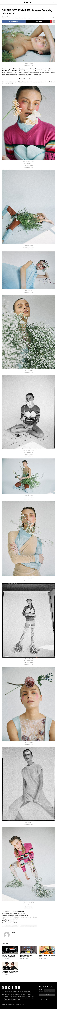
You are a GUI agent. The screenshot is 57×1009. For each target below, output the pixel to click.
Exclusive (35, 18)
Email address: (41, 990)
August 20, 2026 (24, 958)
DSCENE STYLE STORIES (9, 18)
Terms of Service (16, 999)
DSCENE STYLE (9, 925)
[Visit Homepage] (28, 2)
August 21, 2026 (5, 958)
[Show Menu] (2, 2)
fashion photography (31, 925)
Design (23, 952)
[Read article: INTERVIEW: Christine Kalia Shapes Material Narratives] (10, 950)
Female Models (41, 18)
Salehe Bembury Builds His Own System (47, 956)
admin (13, 932)
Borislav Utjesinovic (8, 952)
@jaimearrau (20, 911)
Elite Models (29, 18)
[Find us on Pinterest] (46, 999)
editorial (17, 925)
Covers (42, 952)
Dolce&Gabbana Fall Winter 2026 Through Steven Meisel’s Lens (10, 971)
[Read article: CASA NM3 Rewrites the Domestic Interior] (28, 950)
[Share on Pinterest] (51, 21)
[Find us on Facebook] (39, 999)
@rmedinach (21, 913)
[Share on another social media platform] (54, 21)
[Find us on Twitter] (41, 999)
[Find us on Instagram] (44, 999)
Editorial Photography (21, 18)
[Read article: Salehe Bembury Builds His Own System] (47, 950)
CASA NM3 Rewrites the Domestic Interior (26, 956)
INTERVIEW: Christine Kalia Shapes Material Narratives (8, 956)
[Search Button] (54, 2)
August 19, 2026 (43, 958)
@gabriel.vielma (23, 915)
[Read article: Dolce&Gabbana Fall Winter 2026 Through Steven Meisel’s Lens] (10, 966)
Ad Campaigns (6, 968)
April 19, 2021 (5, 16)
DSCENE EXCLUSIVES (28, 78)
